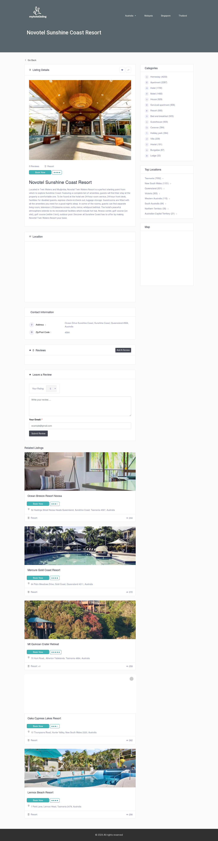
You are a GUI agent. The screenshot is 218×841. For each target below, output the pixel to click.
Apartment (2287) (158, 82)
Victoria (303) (151, 193)
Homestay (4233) (158, 76)
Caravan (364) (157, 127)
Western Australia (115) (156, 198)
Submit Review (38, 433)
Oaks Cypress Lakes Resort (44, 718)
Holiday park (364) (159, 132)
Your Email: (35, 419)
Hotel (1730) (156, 87)
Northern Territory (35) (155, 208)
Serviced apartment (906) (162, 104)
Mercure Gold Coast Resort (44, 570)
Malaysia (148, 15)
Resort (50, 166)
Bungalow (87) (157, 149)
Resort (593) (156, 110)
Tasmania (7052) (153, 178)
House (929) (156, 99)
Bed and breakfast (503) (162, 116)
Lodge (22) (155, 155)
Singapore (166, 15)
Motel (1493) (156, 93)
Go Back (31, 60)
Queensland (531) (153, 188)
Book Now (40, 172)
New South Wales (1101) (157, 183)
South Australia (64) (154, 203)
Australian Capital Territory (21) (160, 213)
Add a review (123, 350)
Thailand (183, 15)
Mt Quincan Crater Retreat (43, 644)
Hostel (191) (156, 144)
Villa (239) (155, 138)
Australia (129, 15)
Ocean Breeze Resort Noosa (45, 496)
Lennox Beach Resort (40, 792)
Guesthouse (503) (159, 121)
